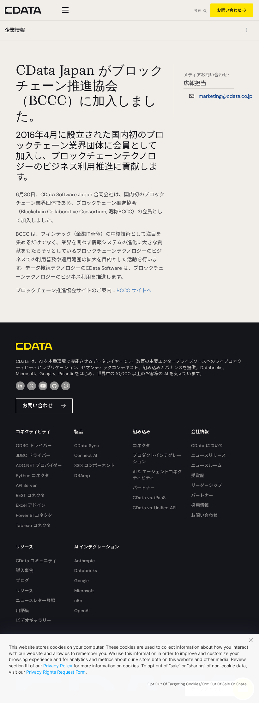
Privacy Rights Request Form (56, 672)
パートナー (144, 488)
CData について (207, 445)
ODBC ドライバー (34, 445)
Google (81, 580)
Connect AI (85, 455)
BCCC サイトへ (134, 290)
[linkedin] (20, 385)
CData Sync (86, 445)
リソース (24, 591)
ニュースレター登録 (35, 600)
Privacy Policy (57, 665)
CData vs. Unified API (154, 508)
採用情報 (200, 505)
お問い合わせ (229, 10)
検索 (197, 11)
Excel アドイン (30, 505)
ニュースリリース (208, 455)
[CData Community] (65, 385)
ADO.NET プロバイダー (39, 465)
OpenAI (81, 610)
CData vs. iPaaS (149, 497)
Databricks (85, 570)
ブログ (22, 580)
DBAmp (82, 475)
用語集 (22, 610)
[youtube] (43, 385)
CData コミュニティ (36, 561)
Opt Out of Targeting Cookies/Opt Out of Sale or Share (197, 684)
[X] (31, 385)
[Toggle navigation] (64, 10)
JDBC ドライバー (33, 455)
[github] (54, 385)
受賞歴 (197, 475)
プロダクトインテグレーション (157, 458)
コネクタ (141, 445)
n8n (78, 600)
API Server (26, 485)
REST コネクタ (30, 495)
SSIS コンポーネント (94, 465)
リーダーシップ (206, 485)
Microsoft (84, 591)
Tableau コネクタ (33, 525)
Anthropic (84, 561)
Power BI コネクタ (34, 515)
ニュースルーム (206, 465)
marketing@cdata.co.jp (225, 96)
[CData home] (28, 10)
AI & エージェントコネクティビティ (157, 475)
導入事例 (24, 570)
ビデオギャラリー (33, 620)
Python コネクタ (32, 475)
